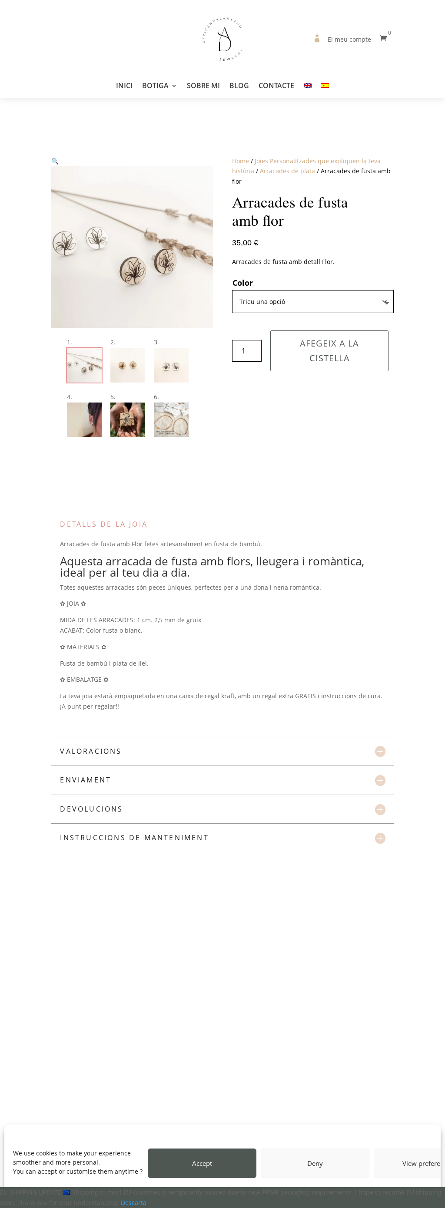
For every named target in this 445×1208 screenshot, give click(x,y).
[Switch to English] (308, 90)
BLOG (239, 86)
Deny (315, 1163)
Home (240, 161)
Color (242, 282)
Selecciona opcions (208, 1028)
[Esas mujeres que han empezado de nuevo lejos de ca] (423, 1114)
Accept (202, 1163)
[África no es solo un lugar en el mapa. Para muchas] (334, 1114)
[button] (55, 161)
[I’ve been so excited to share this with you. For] (155, 1114)
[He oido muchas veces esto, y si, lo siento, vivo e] (378, 1114)
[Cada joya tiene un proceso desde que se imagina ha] (289, 1114)
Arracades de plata (287, 171)
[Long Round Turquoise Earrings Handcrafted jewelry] (66, 1114)
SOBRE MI (203, 86)
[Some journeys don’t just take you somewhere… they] (200, 1114)
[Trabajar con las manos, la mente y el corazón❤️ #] (111, 1114)
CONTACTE (276, 86)
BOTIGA (155, 86)
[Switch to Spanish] (325, 90)
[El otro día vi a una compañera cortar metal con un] (244, 1114)
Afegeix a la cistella (329, 350)
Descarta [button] (133, 1202)
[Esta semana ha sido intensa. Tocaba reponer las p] (22, 1114)
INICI (124, 86)
